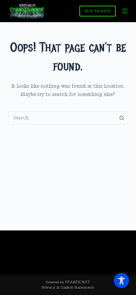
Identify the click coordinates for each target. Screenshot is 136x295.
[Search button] (121, 118)
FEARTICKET (77, 282)
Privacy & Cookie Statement (67, 287)
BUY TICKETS (97, 11)
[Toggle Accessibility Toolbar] (121, 280)
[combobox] (62, 118)
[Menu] (125, 11)
